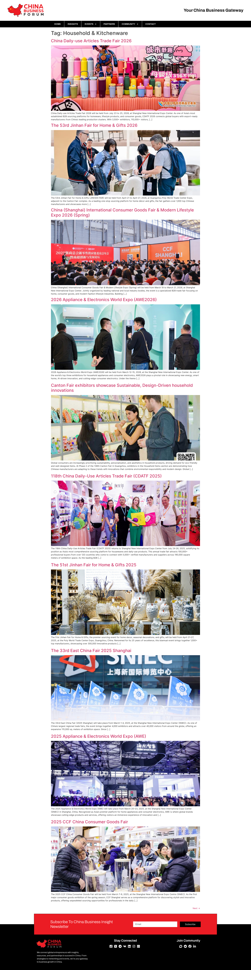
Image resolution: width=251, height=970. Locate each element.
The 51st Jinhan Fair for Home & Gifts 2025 (93, 564)
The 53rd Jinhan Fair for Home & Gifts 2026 (94, 125)
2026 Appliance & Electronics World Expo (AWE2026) (104, 299)
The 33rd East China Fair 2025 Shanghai (91, 650)
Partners (109, 24)
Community (128, 24)
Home (57, 24)
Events (89, 24)
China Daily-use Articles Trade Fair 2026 (91, 40)
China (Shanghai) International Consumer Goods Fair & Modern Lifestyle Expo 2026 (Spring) (122, 212)
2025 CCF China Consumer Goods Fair (89, 821)
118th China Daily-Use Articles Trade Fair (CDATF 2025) (106, 476)
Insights (73, 24)
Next (196, 908)
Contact (150, 24)
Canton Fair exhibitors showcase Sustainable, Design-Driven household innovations (122, 388)
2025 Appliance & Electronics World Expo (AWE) (98, 736)
